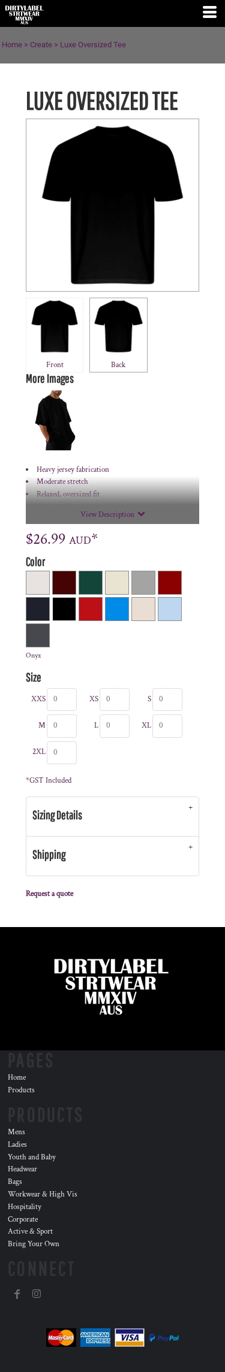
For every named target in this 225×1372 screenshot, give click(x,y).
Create (41, 44)
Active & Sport (30, 1231)
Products (21, 1090)
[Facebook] (17, 1294)
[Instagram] (36, 1294)
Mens (16, 1132)
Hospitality (24, 1207)
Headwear (22, 1169)
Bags (15, 1182)
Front (55, 365)
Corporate (23, 1219)
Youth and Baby (32, 1157)
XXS (38, 699)
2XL (39, 752)
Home (12, 44)
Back (118, 365)
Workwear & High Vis (42, 1194)
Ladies (17, 1145)
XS (93, 699)
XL (146, 725)
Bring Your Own (33, 1244)
